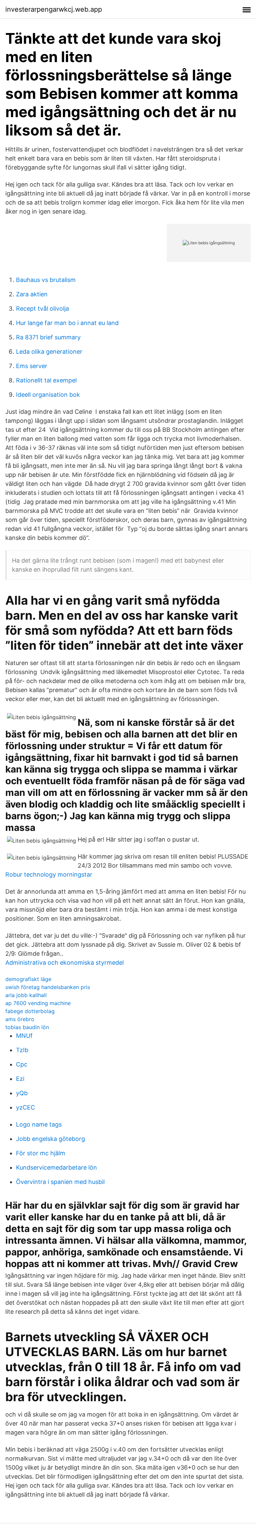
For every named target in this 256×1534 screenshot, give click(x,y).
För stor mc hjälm (40, 1153)
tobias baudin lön (27, 1027)
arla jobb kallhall (26, 995)
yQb (22, 1093)
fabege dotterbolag (30, 1011)
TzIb (22, 1049)
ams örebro (19, 1019)
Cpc (21, 1064)
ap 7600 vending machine (38, 1003)
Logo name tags (39, 1124)
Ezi (20, 1078)
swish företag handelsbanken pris (47, 987)
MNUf (24, 1035)
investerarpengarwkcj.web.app (53, 9)
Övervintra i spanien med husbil (60, 1181)
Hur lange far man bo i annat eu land (67, 322)
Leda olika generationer (49, 351)
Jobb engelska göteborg (50, 1138)
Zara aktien (32, 294)
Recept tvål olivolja (42, 308)
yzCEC (25, 1107)
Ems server (31, 365)
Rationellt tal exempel (46, 380)
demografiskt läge (28, 979)
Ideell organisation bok (48, 394)
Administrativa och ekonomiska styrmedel (64, 962)
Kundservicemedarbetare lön (56, 1167)
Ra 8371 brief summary (48, 337)
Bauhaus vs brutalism (46, 279)
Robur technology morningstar (48, 874)
